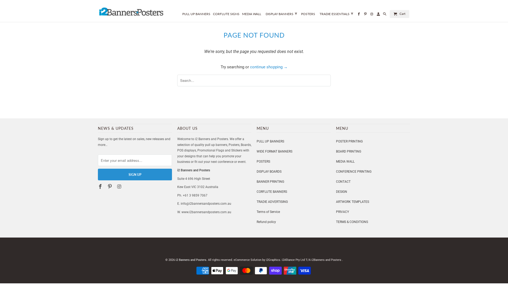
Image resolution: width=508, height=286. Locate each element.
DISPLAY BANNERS (281, 13)
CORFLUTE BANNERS (272, 192)
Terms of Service (268, 212)
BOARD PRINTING (348, 151)
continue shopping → (269, 67)
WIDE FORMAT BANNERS (274, 151)
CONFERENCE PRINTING (353, 171)
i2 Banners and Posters (191, 260)
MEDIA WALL (345, 161)
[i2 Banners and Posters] (131, 10)
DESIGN (341, 192)
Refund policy (266, 222)
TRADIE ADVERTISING (272, 202)
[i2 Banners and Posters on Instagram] (120, 186)
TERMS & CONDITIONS (352, 222)
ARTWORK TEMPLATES (352, 202)
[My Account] (379, 15)
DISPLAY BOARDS (269, 171)
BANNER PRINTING (270, 182)
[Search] (385, 15)
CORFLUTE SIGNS (226, 14)
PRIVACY (342, 212)
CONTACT (343, 182)
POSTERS (263, 161)
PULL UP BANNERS (270, 141)
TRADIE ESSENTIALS (336, 13)
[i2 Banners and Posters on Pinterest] (110, 186)
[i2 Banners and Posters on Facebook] (101, 186)
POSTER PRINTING (349, 141)
